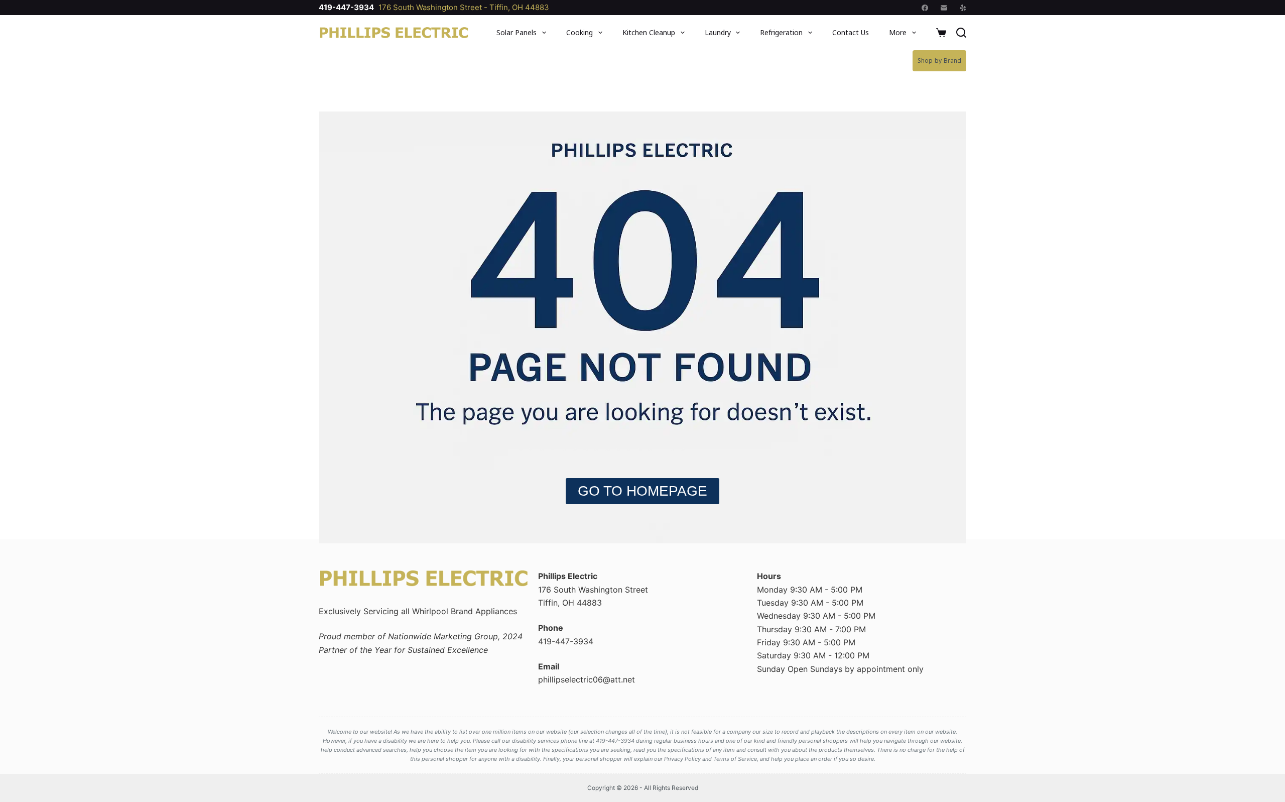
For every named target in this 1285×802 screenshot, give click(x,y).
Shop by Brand (939, 60)
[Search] (961, 33)
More (898, 32)
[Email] (944, 8)
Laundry (718, 32)
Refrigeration (781, 32)
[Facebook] (925, 8)
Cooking (579, 32)
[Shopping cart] (941, 33)
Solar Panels (516, 32)
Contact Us (850, 32)
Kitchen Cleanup (648, 32)
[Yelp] (963, 8)
